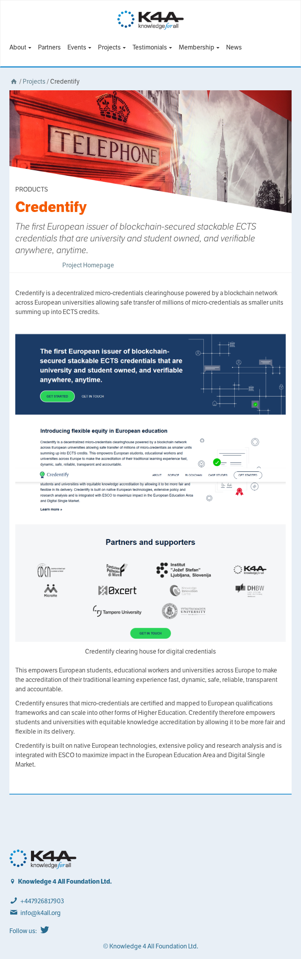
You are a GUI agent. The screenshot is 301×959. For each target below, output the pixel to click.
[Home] (13, 81)
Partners (49, 47)
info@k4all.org (40, 913)
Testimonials (150, 47)
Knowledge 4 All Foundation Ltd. (65, 881)
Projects (110, 47)
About (18, 47)
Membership (197, 47)
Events (77, 47)
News (234, 47)
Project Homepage (88, 265)
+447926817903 (42, 901)
